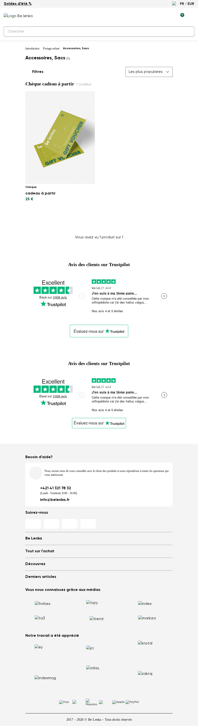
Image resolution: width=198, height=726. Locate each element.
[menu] (191, 17)
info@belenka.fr (55, 500)
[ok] (187, 31)
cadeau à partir (40, 193)
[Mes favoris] (158, 16)
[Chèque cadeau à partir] (60, 137)
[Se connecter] (169, 16)
